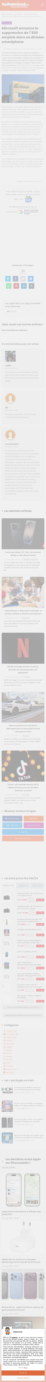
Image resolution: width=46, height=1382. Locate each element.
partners (15, 1337)
